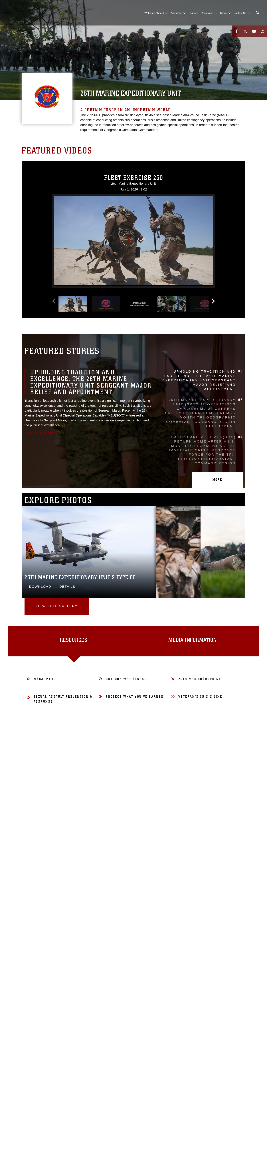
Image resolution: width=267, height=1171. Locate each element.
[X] (245, 31)
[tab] (74, 641)
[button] (133, 240)
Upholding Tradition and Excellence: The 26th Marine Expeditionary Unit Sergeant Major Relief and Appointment (90, 382)
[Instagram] (262, 31)
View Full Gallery (56, 606)
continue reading (42, 433)
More (217, 480)
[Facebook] (236, 31)
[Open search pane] (257, 12)
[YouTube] (254, 31)
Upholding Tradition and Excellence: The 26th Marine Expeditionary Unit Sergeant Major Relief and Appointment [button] (202, 380)
